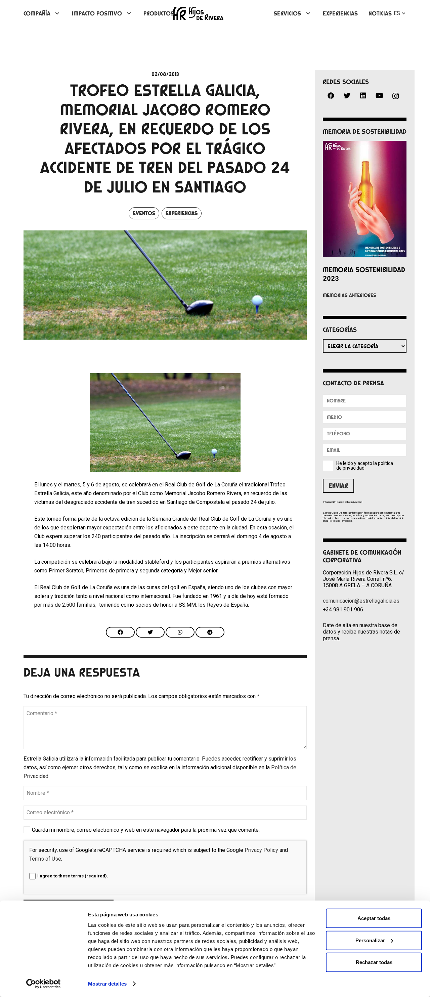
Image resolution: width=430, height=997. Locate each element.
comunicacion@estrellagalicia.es (361, 601)
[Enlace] (198, 13)
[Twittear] (150, 632)
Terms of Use (45, 859)
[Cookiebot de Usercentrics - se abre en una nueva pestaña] (43, 984)
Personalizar (370, 940)
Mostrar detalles (107, 984)
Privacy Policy (261, 850)
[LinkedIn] (363, 95)
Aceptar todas (373, 918)
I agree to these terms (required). (72, 875)
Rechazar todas (374, 962)
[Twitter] (347, 95)
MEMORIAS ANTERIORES (349, 295)
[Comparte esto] (120, 632)
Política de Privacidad (340, 520)
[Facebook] (331, 95)
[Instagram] (395, 96)
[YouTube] (379, 95)
